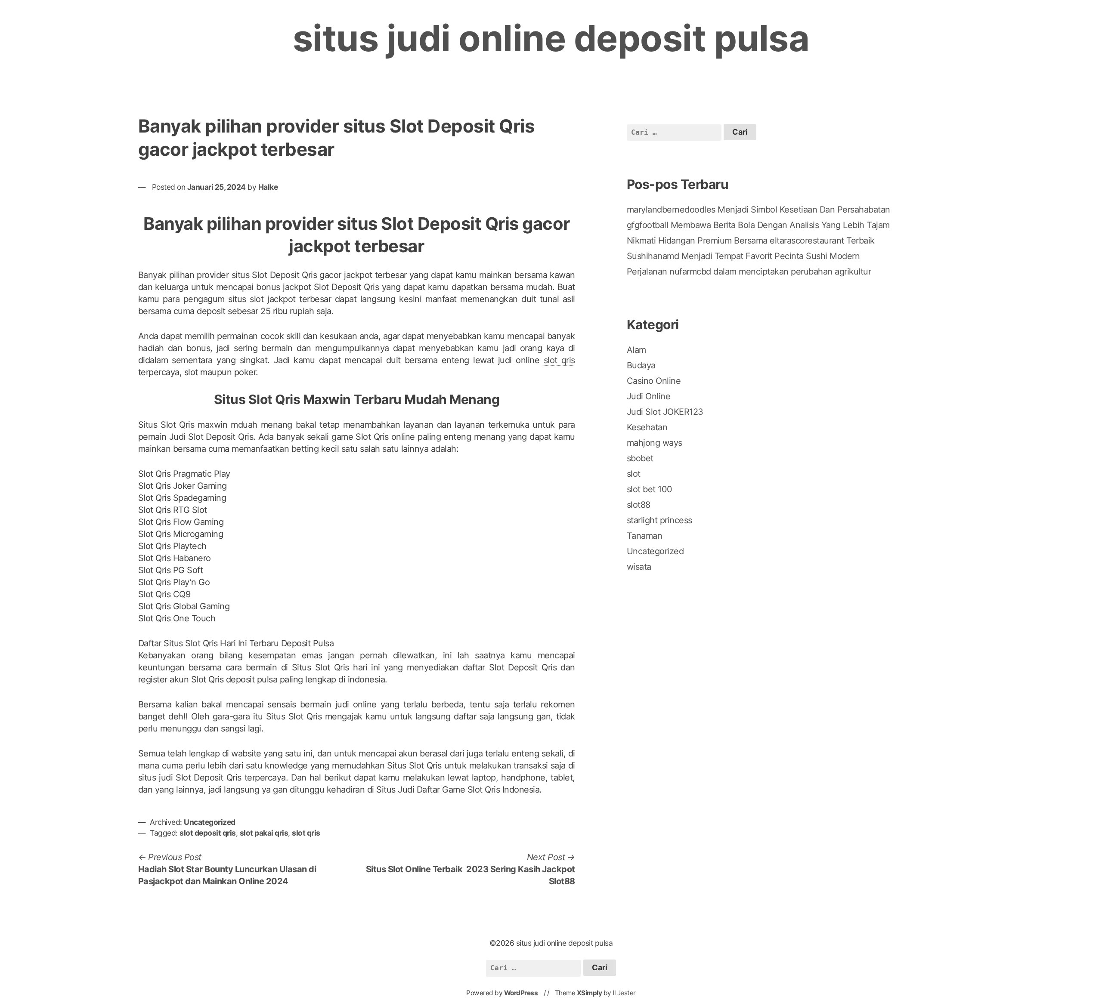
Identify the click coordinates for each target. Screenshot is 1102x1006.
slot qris (559, 360)
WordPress (521, 993)
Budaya (641, 365)
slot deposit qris (208, 832)
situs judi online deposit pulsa (551, 38)
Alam (636, 350)
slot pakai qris (264, 832)
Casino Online (654, 381)
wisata (639, 567)
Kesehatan (647, 427)
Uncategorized (209, 822)
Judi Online (649, 396)
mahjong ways (654, 443)
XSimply (589, 993)
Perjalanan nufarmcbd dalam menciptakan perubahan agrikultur (749, 271)
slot (634, 474)
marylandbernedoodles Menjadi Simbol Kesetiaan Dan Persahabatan (758, 209)
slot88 (638, 505)
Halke (268, 186)
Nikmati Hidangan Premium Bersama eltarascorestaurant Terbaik (751, 240)
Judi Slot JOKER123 (665, 412)
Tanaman (644, 536)
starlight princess (659, 520)
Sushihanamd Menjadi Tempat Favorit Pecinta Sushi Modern (743, 256)
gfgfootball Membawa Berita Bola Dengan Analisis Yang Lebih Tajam (758, 225)
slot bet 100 (649, 489)
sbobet (640, 458)
